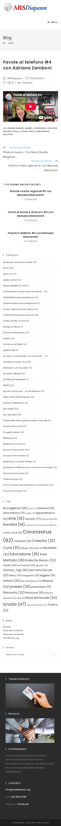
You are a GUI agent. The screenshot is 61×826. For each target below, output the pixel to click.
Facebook (23, 804)
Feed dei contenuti (13, 630)
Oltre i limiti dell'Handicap (16, 397)
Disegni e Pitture (11, 326)
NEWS (6, 385)
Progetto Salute (11, 432)
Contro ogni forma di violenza (18, 309)
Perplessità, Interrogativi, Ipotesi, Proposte (25, 420)
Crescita (43, 540)
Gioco (15, 575)
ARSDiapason (14, 78)
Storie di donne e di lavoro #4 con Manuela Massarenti (30, 214)
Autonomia (49, 519)
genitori (42, 565)
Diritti (38, 548)
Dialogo (26, 548)
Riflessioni (8, 438)
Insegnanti (30, 575)
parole (31, 131)
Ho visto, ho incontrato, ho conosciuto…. (24, 356)
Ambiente (45, 508)
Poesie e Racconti (12, 426)
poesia (20, 586)
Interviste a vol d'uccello (15, 367)
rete (21, 598)
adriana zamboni (15, 128)
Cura (11, 547)
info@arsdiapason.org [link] (18, 789)
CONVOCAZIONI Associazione (19, 315)
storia (43, 605)
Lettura (23, 131)
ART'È (10, 82)
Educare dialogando (14, 332)
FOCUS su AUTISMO (13, 344)
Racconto (8, 134)
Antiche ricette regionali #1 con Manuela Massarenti (30, 193)
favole (9, 565)
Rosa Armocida (41, 598)
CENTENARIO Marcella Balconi (18, 297)
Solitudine (33, 605)
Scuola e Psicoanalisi (14, 455)
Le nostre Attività (11, 373)
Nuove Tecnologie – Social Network (22, 391)
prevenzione (41, 587)
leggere (47, 575)
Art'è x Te (8, 273)
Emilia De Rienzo (40, 560)
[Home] (4, 43)
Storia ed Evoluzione (14, 473)
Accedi (7, 626)
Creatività (52, 128)
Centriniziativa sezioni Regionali (19, 303)
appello (30, 513)
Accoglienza (15, 508)
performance (42, 131)
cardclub (30, 525)
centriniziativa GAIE (47, 525)
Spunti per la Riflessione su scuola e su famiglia (28, 467)
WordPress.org (11, 638)
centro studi (12, 532)
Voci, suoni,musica (13, 490)
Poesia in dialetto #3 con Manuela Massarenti (30, 234)
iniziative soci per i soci (15, 361)
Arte (16, 518)
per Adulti (8, 408)
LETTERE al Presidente (14, 379)
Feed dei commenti (13, 634)
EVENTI (6, 338)
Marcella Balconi (31, 581)
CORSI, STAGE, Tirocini (14, 320)
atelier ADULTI (10, 279)
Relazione (34, 592)
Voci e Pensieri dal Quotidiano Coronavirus (25, 484)
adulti (32, 508)
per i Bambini (25, 82)
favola (15, 131)
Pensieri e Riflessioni (13, 402)
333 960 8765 (18, 796)
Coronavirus (40, 128)
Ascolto (33, 519)
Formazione (26, 565)
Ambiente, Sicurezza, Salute (18, 262)
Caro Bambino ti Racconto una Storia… (23, 291)
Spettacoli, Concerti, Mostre (17, 461)
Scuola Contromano (14, 449)
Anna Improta (14, 513)
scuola (14, 604)
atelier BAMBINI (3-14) (14, 285)
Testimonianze (11, 479)
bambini (29, 128)
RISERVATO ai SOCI (13, 444)
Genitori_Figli (15, 570)
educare (7, 131)
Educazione (24, 554)
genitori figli (9, 350)
